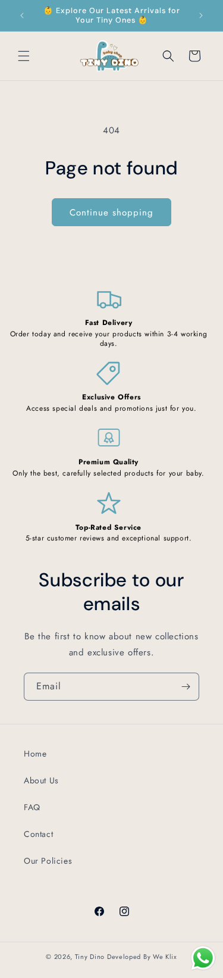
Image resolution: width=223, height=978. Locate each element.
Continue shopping (111, 212)
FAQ (32, 807)
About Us (41, 780)
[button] (24, 56)
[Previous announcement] (22, 15)
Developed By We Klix (142, 956)
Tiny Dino (90, 956)
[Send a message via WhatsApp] (203, 958)
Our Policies (48, 861)
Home (35, 754)
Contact (38, 834)
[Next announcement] (201, 15)
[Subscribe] (185, 687)
